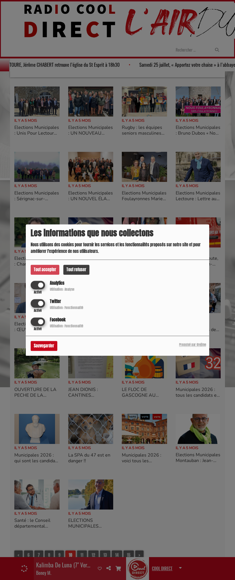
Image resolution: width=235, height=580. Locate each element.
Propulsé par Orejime (192, 344)
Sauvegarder (44, 346)
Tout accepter (45, 270)
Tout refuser (76, 270)
